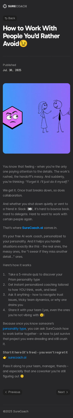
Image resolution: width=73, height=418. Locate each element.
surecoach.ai (17, 357)
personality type (14, 328)
